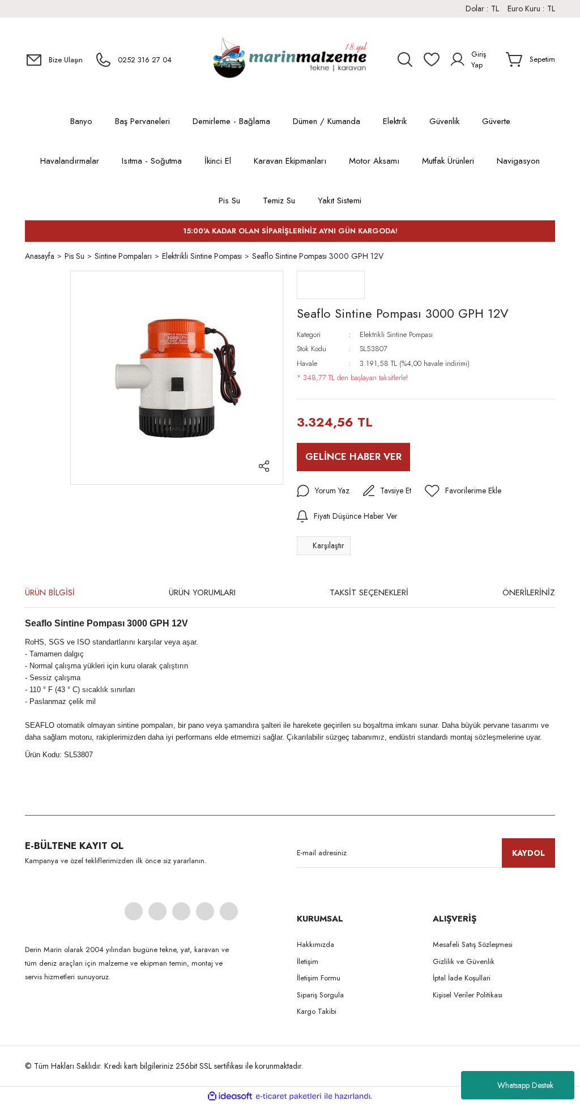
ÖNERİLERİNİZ (528, 592)
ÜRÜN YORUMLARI (202, 592)
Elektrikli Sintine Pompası (396, 334)
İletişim (307, 961)
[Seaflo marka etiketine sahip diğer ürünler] (331, 285)
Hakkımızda (315, 944)
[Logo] (290, 59)
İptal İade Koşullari (462, 977)
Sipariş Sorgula (320, 994)
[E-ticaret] (288, 1096)
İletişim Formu (318, 977)
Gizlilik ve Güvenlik (463, 961)
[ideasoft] (230, 1096)
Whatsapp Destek (525, 1085)
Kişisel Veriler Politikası (467, 994)
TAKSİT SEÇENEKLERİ (369, 592)
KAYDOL (528, 853)
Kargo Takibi (316, 1011)
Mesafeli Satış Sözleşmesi (473, 944)
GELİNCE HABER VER (353, 456)
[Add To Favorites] (463, 491)
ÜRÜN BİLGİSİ (50, 592)
